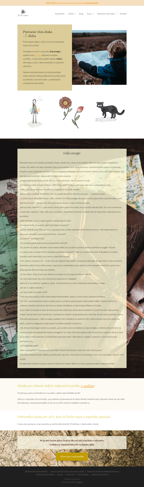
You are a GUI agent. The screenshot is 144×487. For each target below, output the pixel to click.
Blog (81, 13)
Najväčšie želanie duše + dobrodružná (72, 3)
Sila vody (60, 474)
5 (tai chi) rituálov (83, 474)
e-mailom (87, 385)
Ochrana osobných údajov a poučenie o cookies (67, 471)
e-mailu (37, 55)
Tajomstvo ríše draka (105, 13)
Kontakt (123, 13)
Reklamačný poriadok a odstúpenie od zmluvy (103, 471)
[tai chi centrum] (23, 14)
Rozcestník (59, 13)
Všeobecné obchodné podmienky (36, 471)
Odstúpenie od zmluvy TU (100, 474)
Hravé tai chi (70, 474)
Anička (71, 13)
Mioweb (80, 482)
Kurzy (89, 13)
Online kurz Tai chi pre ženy (45, 474)
